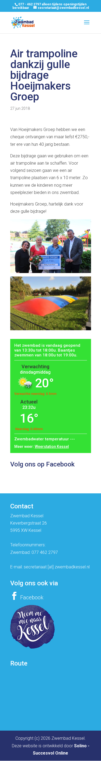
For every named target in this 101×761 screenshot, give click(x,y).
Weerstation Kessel (52, 446)
